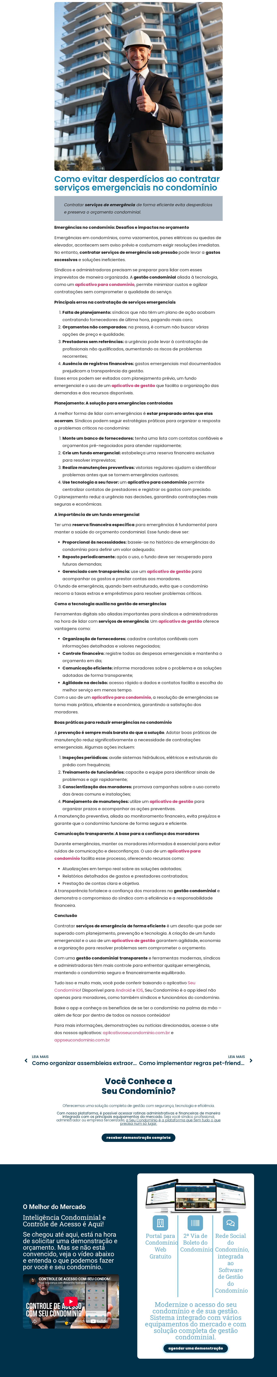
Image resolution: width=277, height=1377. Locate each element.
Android (124, 990)
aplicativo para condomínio (104, 284)
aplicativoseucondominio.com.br (136, 1033)
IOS (139, 990)
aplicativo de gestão (133, 385)
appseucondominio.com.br (82, 1040)
